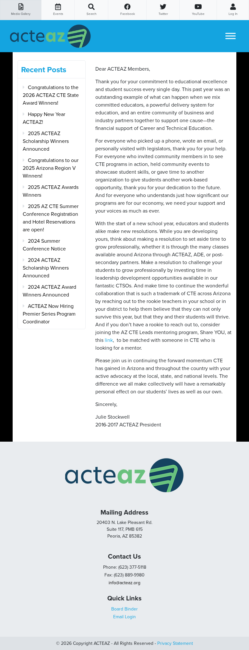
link (109, 340)
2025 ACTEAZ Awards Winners (50, 191)
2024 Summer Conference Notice (44, 245)
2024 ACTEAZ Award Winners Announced (49, 291)
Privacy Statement (175, 643)
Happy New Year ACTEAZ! (44, 118)
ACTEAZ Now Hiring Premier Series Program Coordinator (49, 314)
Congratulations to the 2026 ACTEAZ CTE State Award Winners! (51, 95)
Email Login (124, 617)
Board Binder (124, 609)
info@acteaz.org (124, 583)
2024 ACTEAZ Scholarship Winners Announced (46, 268)
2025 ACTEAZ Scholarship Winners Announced (46, 141)
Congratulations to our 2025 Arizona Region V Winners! (50, 168)
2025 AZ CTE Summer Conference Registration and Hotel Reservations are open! (50, 218)
